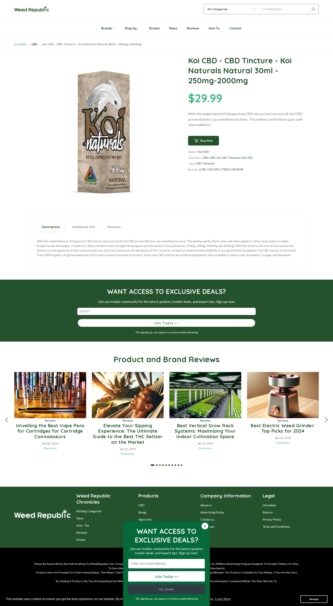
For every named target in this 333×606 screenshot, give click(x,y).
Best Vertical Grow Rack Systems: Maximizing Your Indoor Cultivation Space (205, 431)
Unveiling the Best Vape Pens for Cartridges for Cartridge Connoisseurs (50, 431)
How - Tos (82, 525)
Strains (80, 539)
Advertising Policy (212, 512)
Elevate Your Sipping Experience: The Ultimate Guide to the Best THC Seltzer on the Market (128, 434)
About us (206, 505)
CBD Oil (214, 157)
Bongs (142, 512)
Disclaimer (269, 505)
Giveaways (207, 526)
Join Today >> (166, 323)
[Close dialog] (205, 526)
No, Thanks (166, 589)
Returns (267, 512)
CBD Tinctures (230, 157)
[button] (7, 420)
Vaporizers (145, 519)
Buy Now (206, 140)
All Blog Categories (89, 511)
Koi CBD (203, 151)
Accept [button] (314, 599)
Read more (50, 448)
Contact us (207, 519)
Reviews (50, 420)
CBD (34, 44)
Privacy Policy (271, 519)
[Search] (314, 9)
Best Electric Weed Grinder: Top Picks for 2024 (283, 428)
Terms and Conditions (276, 526)
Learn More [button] (223, 599)
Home (22, 44)
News (79, 518)
